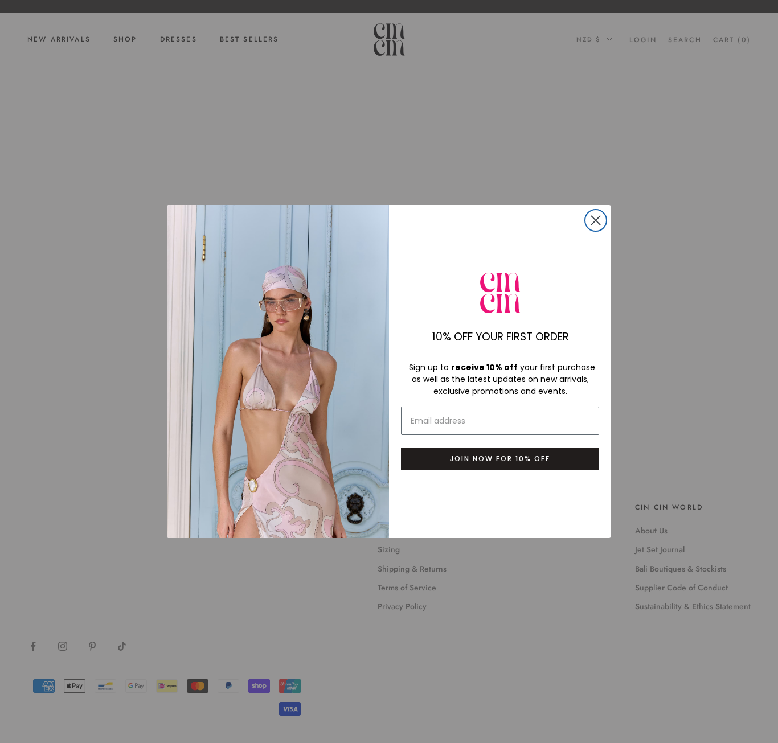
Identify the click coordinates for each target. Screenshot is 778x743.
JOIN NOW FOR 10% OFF (500, 458)
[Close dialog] (596, 220)
